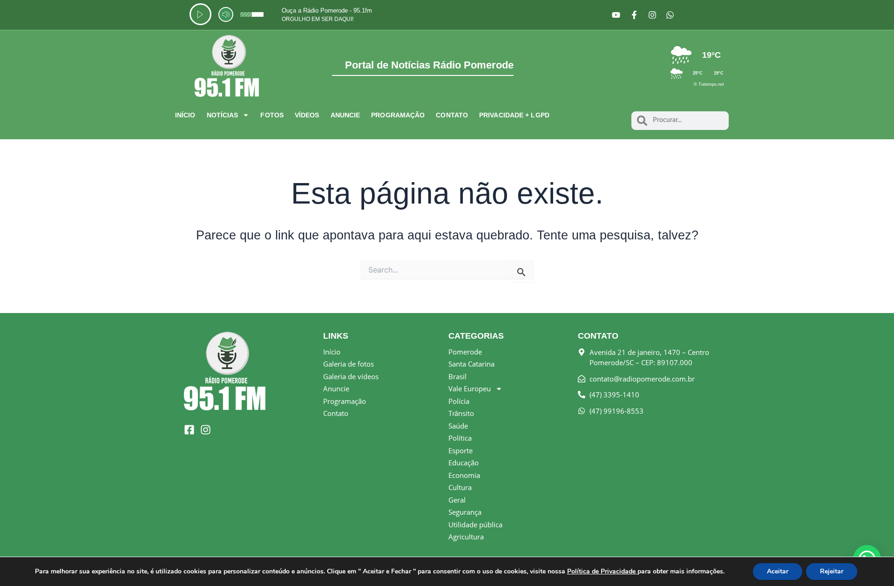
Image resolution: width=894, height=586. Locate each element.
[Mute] (225, 14)
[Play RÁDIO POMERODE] (200, 14)
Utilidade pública (475, 524)
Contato (452, 115)
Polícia (458, 401)
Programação (398, 115)
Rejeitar (831, 571)
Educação (463, 462)
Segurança (464, 512)
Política (460, 438)
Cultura (460, 487)
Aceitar (777, 571)
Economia (464, 475)
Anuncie (345, 115)
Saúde (458, 425)
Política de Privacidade (602, 571)
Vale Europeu (469, 388)
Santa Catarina (471, 363)
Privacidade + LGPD (514, 115)
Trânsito (461, 413)
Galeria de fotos (348, 363)
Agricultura (466, 536)
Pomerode (465, 351)
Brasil (457, 376)
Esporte (460, 450)
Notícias (222, 115)
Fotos (272, 115)
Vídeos (307, 115)
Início (185, 115)
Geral (457, 499)
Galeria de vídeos (351, 376)
